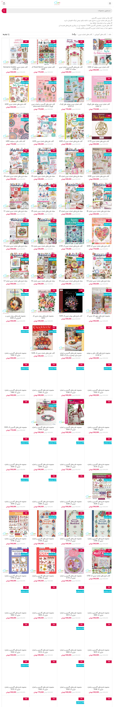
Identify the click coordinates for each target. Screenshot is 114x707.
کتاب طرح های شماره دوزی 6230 (43, 141)
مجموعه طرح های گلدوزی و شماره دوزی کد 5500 (71, 428)
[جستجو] (4, 10)
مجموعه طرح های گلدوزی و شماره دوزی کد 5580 (71, 465)
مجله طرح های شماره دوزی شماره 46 (98, 211)
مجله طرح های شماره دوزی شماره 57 (15, 281)
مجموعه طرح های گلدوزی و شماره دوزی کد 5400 (15, 391)
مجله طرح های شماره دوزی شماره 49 (43, 211)
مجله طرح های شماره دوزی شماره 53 (15, 246)
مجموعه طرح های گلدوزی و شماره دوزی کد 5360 (43, 391)
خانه (110, 34)
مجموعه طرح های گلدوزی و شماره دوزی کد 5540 (43, 428)
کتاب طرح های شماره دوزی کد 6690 (98, 246)
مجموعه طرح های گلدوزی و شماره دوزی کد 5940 (98, 688)
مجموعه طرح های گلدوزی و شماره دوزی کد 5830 (43, 614)
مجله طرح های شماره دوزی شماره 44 (15, 176)
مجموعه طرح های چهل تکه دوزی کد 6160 (98, 317)
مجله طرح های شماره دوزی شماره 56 (43, 281)
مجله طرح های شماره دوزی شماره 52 (43, 246)
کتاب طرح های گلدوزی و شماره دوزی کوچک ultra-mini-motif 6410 (43, 105)
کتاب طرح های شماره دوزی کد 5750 (98, 576)
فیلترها (5, 34)
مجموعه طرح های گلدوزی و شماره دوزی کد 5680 (43, 502)
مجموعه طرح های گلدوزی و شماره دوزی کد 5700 (98, 539)
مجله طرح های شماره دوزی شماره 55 (71, 281)
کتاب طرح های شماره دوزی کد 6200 (70, 141)
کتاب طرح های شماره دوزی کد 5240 (43, 353)
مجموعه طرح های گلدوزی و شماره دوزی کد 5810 (71, 614)
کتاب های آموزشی (100, 34)
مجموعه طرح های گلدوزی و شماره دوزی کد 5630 (98, 502)
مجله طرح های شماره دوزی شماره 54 (98, 281)
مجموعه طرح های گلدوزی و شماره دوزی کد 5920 (15, 651)
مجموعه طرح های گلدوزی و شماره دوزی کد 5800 (98, 614)
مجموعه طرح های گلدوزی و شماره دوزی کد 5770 (71, 577)
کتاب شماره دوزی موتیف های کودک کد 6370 (71, 105)
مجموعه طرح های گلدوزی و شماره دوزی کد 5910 (43, 651)
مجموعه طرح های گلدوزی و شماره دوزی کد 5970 (15, 688)
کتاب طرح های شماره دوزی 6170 (98, 141)
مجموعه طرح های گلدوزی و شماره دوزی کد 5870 (98, 651)
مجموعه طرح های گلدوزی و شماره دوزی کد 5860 (15, 614)
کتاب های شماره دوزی (85, 34)
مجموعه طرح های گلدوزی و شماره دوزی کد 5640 (71, 502)
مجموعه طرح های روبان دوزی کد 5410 (43, 317)
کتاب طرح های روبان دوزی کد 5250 (70, 316)
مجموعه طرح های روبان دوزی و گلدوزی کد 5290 (15, 317)
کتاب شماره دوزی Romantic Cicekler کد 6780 (15, 68)
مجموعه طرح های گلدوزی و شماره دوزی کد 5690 (15, 502)
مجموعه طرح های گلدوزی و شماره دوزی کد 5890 (71, 651)
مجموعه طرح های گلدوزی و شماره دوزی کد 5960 (43, 688)
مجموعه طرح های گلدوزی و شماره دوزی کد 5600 (15, 465)
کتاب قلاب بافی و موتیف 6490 (15, 141)
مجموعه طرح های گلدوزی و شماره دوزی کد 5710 (71, 539)
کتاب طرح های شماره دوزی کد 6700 (70, 246)
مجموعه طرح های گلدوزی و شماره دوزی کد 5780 (43, 577)
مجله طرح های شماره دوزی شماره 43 (43, 176)
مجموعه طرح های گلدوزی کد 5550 (15, 427)
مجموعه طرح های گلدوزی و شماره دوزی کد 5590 (43, 465)
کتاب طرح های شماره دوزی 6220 (15, 104)
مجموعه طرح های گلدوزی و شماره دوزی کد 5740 (15, 539)
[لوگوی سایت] (57, 3)
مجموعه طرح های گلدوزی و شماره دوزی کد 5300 (15, 354)
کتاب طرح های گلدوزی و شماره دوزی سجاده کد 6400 (71, 68)
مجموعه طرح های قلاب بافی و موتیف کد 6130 (98, 354)
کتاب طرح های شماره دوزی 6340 (98, 176)
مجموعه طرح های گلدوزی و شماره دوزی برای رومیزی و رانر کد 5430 (71, 354)
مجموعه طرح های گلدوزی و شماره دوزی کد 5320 (98, 391)
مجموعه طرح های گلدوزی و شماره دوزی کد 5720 (43, 539)
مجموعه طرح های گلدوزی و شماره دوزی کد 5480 (98, 428)
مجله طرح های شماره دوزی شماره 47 (71, 211)
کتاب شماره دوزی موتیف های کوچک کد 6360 (98, 105)
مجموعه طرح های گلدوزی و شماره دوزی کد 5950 (71, 688)
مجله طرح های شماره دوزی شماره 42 (71, 176)
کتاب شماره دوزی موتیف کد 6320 (98, 67)
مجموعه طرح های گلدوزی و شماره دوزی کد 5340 (71, 391)
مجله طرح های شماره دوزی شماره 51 (15, 211)
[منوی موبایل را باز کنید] (110, 3)
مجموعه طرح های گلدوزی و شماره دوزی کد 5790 (15, 577)
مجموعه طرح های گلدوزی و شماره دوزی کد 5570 (98, 465)
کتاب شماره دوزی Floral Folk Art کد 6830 (43, 68)
